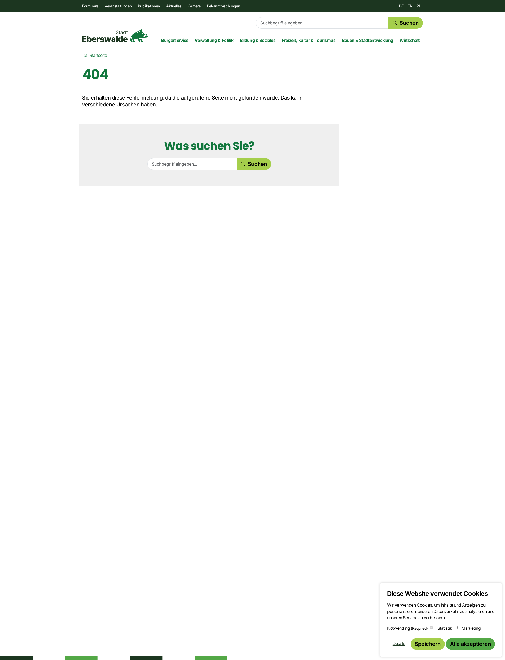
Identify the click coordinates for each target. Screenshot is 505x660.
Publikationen (149, 6)
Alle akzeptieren (470, 644)
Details (399, 643)
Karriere (194, 6)
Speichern (428, 644)
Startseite (98, 55)
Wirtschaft (410, 40)
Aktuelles (173, 6)
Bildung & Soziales (258, 40)
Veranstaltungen (118, 6)
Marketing (471, 628)
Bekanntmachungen (223, 6)
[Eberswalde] (115, 35)
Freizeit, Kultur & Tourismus (309, 40)
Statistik (444, 628)
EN (410, 6)
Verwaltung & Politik (214, 40)
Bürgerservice (174, 40)
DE (401, 6)
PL (419, 6)
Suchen (409, 23)
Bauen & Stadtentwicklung (367, 40)
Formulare (90, 6)
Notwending (407, 628)
